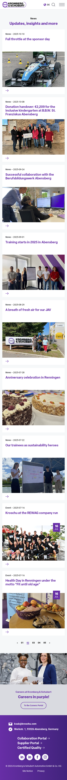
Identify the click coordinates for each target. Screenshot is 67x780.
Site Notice (27, 771)
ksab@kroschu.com (25, 723)
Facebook (37, 757)
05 (44, 642)
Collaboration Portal (32, 738)
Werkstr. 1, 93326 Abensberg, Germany (36, 729)
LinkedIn (22, 757)
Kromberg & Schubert (14, 4)
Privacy (41, 771)
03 (33, 642)
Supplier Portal (28, 743)
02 (28, 642)
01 (22, 642)
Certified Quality (29, 748)
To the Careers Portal (33, 705)
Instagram (45, 757)
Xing (29, 757)
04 (39, 642)
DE (48, 4)
